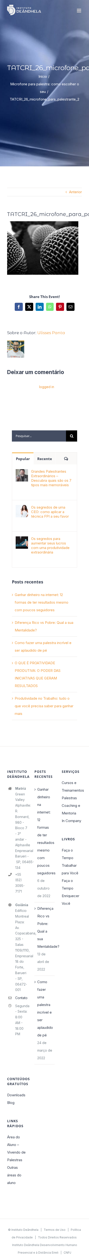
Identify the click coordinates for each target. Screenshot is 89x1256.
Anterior (75, 192)
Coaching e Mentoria (71, 809)
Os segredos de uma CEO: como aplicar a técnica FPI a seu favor (50, 512)
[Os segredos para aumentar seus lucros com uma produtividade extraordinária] (22, 540)
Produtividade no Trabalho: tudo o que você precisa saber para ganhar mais (44, 706)
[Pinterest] (60, 307)
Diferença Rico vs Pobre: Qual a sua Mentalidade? (44, 927)
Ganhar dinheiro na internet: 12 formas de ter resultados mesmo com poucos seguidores (41, 602)
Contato (21, 998)
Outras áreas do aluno (14, 1175)
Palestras (69, 798)
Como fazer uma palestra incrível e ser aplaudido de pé (44, 1008)
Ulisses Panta (51, 332)
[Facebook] (19, 307)
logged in (46, 387)
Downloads (16, 1095)
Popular (23, 458)
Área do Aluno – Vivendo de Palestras (16, 1148)
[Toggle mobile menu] (79, 10)
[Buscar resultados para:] (39, 435)
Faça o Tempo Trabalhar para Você (70, 861)
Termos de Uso (55, 1230)
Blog (10, 1102)
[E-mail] (70, 307)
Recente (44, 458)
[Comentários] (66, 458)
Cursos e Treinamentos (72, 786)
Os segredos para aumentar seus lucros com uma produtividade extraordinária (50, 545)
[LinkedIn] (40, 307)
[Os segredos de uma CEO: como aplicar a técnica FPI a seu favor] (22, 508)
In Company (71, 820)
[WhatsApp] (50, 307)
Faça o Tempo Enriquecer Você (70, 892)
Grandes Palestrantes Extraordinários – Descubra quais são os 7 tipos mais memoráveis (51, 478)
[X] (29, 307)
